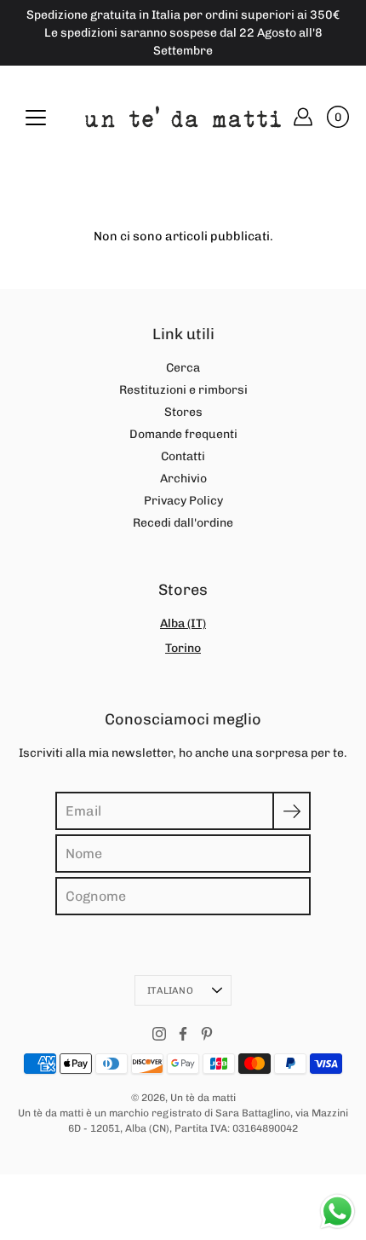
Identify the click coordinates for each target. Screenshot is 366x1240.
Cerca (183, 367)
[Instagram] (159, 1034)
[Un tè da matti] (183, 116)
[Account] (303, 116)
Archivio (183, 478)
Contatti (183, 456)
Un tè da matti (203, 1098)
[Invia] (291, 811)
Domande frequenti (183, 434)
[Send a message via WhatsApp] (337, 1211)
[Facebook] (183, 1034)
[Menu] (35, 118)
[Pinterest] (206, 1034)
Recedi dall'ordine (183, 523)
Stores (183, 412)
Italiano (170, 990)
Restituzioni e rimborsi (183, 390)
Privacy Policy (183, 500)
